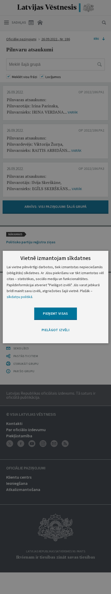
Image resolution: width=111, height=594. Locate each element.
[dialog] (55, 297)
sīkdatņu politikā (19, 296)
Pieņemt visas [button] (55, 313)
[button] (55, 330)
